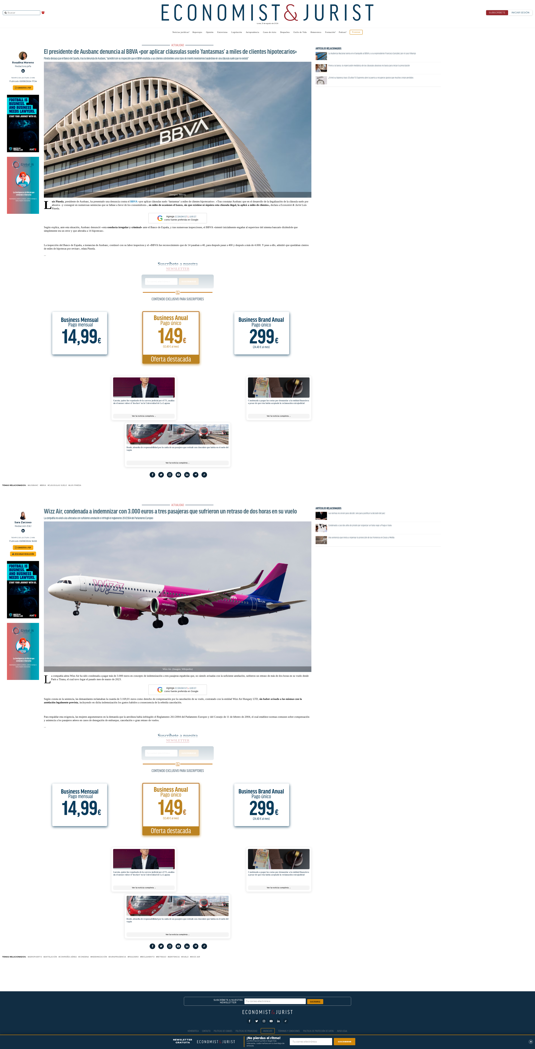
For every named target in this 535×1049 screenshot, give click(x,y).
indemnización (99, 957)
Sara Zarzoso (22, 522)
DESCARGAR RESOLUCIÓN (24, 554)
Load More (267, 970)
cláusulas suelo (58, 485)
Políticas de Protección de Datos (318, 1030)
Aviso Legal (342, 1030)
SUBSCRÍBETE (497, 12)
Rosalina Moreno (23, 62)
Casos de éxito (269, 32)
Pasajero (134, 957)
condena (84, 957)
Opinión (209, 32)
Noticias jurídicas (180, 32)
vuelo (185, 957)
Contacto (206, 1030)
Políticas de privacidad (246, 1030)
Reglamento (148, 957)
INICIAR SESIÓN (520, 12)
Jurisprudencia (252, 32)
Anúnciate (267, 1030)
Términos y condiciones (289, 1030)
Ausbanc (33, 485)
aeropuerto (35, 957)
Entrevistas (222, 32)
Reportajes (197, 32)
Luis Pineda (75, 485)
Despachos (285, 32)
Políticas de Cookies (223, 1030)
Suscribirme (344, 1041)
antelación (50, 957)
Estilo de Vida (300, 32)
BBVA (134, 201)
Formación (330, 32)
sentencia (174, 957)
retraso (161, 957)
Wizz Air (195, 957)
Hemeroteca (316, 32)
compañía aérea (68, 957)
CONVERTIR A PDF (24, 88)
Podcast (342, 32)
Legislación (236, 32)
